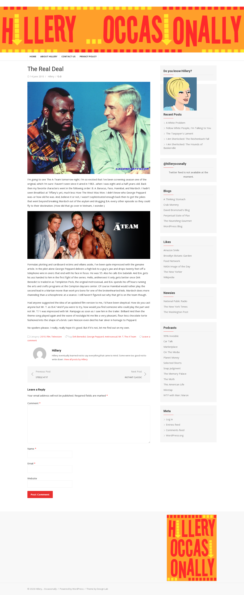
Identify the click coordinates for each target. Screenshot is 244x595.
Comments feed (175, 430)
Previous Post (43, 374)
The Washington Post (175, 312)
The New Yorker (172, 271)
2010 (43, 336)
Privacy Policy (88, 56)
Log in (169, 419)
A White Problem (175, 122)
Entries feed (173, 424)
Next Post (133, 374)
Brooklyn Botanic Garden (177, 255)
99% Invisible (171, 336)
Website (32, 478)
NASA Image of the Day (176, 266)
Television (56, 336)
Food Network (171, 261)
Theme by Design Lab (97, 588)
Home (33, 56)
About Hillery (48, 56)
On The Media (171, 352)
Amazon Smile (171, 250)
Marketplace (170, 346)
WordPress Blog (172, 226)
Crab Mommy (171, 204)
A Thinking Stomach (174, 199)
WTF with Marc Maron (176, 395)
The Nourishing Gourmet (177, 220)
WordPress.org (175, 435)
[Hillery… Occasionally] (122, 29)
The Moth (169, 379)
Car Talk (168, 341)
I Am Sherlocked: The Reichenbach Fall (187, 138)
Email (31, 463)
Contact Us (68, 56)
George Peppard (95, 336)
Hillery (51, 76)
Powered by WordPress (72, 588)
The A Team (130, 336)
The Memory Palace (174, 373)
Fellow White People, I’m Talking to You (188, 128)
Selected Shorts (172, 362)
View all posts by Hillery (76, 359)
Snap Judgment (172, 368)
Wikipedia (168, 277)
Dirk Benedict (79, 336)
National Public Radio (175, 301)
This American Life (173, 384)
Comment (34, 403)
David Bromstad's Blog (176, 210)
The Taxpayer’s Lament (179, 133)
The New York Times (175, 306)
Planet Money (171, 357)
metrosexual (111, 336)
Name (31, 448)
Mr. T (121, 336)
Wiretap (168, 390)
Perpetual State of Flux (176, 215)
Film (48, 336)
